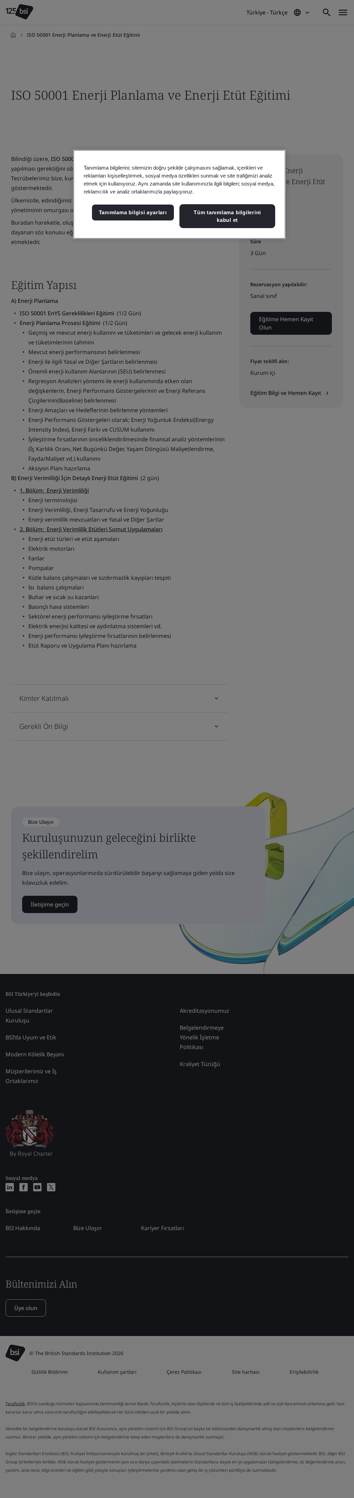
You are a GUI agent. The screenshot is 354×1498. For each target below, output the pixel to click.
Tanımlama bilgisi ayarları (133, 212)
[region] (179, 194)
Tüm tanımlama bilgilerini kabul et (227, 216)
